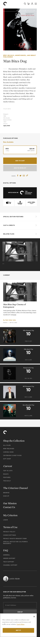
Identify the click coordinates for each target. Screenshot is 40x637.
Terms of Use (10, 527)
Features (6, 477)
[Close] (34, 616)
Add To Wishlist (20, 168)
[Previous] (3, 250)
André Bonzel (20, 55)
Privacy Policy (9, 532)
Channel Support (10, 565)
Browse (6, 492)
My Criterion (10, 515)
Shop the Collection (13, 440)
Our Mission (10, 503)
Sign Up (6, 496)
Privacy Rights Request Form (15, 538)
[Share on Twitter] (20, 176)
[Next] (36, 250)
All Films (7, 445)
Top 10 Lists (7, 470)
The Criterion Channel (15, 488)
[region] (18, 625)
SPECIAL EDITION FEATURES (13, 216)
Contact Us (9, 507)
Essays (5, 322)
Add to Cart (20, 160)
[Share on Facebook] (17, 176)
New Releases (8, 448)
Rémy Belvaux (8, 55)
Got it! (18, 630)
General (6, 555)
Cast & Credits (9, 225)
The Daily (7, 481)
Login (5, 520)
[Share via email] (24, 176)
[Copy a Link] (27, 176)
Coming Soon (8, 452)
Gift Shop (7, 459)
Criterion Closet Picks (12, 455)
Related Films (8, 234)
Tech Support (8, 562)
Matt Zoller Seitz (10, 320)
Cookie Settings (9, 535)
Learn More (20, 624)
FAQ (5, 550)
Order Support (9, 558)
